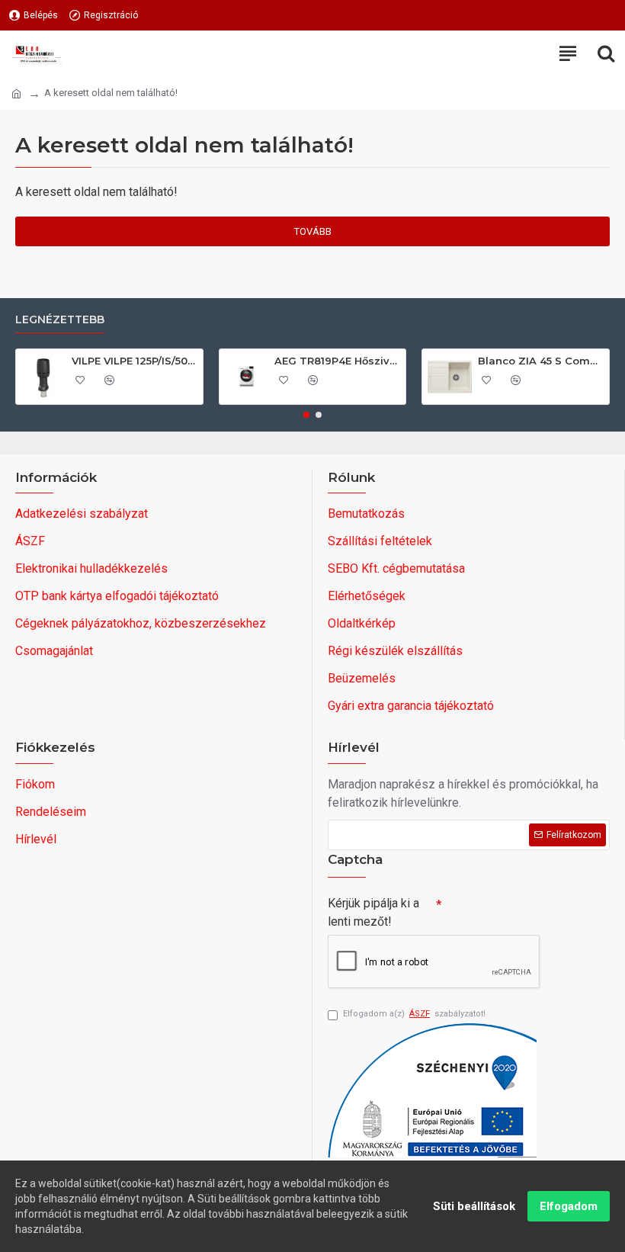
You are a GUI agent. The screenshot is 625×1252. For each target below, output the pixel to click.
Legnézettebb (59, 319)
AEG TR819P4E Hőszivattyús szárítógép (337, 361)
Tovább (313, 231)
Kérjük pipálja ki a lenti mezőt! (373, 912)
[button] (306, 415)
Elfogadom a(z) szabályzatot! (414, 1014)
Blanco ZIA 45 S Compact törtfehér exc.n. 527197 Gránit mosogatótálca (541, 361)
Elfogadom (569, 1206)
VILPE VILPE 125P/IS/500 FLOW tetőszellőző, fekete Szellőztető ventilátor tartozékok (134, 361)
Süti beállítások (474, 1206)
